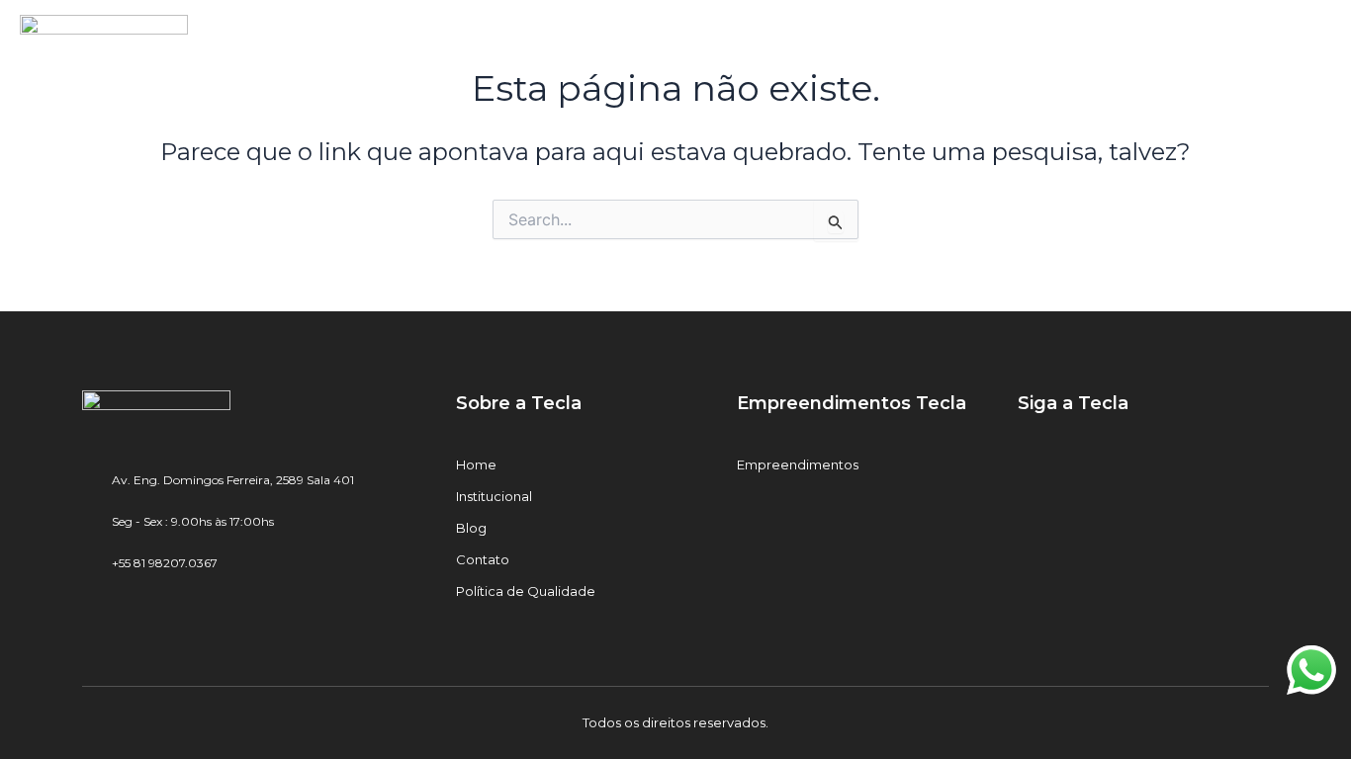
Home (476, 464)
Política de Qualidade (525, 591)
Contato (482, 559)
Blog (471, 528)
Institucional (494, 496)
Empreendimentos (797, 464)
